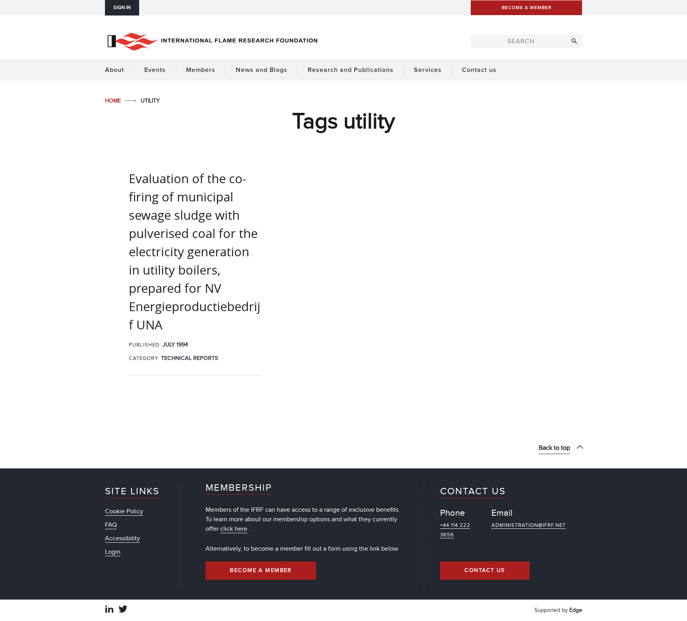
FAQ (111, 525)
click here (233, 529)
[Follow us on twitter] (122, 610)
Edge (575, 610)
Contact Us (484, 570)
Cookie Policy (124, 511)
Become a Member (261, 570)
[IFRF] (212, 40)
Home (113, 100)
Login (112, 552)
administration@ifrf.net (528, 525)
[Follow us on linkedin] (109, 610)
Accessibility (122, 538)
